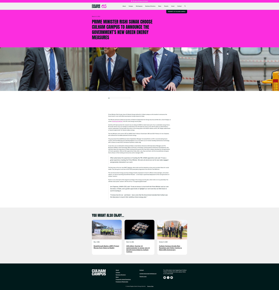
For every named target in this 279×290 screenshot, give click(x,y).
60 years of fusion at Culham (140, 1)
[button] (185, 6)
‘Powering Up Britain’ (117, 121)
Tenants (166, 6)
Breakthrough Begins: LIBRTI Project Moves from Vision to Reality (106, 247)
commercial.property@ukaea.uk (148, 273)
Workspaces (139, 6)
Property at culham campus (176, 11)
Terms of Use (150, 286)
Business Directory (150, 6)
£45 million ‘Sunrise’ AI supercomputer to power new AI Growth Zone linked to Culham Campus (138, 249)
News (159, 6)
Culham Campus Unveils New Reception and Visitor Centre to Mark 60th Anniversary (170, 248)
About (124, 6)
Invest (172, 6)
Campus (131, 6)
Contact (179, 6)
